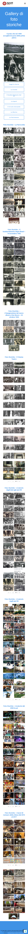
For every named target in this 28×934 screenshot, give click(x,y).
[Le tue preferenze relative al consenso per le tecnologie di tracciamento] (25, 931)
